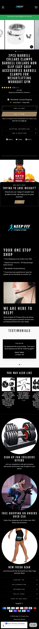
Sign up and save (19, 598)
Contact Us (19, 580)
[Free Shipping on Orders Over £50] (19, 492)
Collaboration (19, 584)
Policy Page (19, 594)
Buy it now (19, 114)
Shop (19, 202)
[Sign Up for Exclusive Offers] (19, 436)
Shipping (12, 92)
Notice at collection (10, 627)
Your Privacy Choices (16, 623)
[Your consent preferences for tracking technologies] (3, 625)
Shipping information (19, 129)
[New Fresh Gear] (19, 546)
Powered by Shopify (19, 619)
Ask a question (19, 133)
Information (19, 589)
